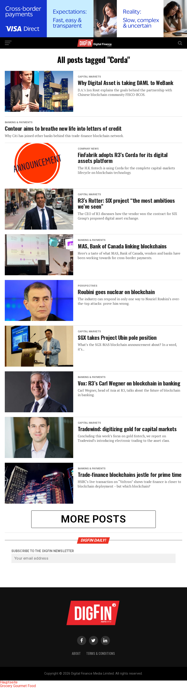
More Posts (93, 519)
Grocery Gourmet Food (18, 686)
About (76, 653)
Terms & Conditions (100, 653)
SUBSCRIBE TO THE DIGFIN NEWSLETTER (42, 551)
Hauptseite (9, 682)
